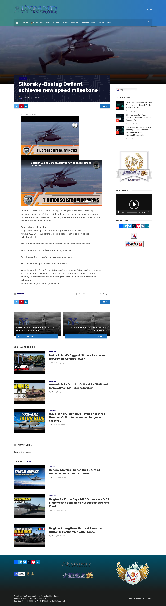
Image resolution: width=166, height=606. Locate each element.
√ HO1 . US (50, 23)
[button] (134, 204)
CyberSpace (61, 23)
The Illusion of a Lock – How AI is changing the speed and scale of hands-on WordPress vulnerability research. (139, 131)
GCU (144, 599)
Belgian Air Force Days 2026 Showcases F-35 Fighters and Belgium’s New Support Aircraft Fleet (79, 503)
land (93, 294)
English (123, 90)
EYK (130, 599)
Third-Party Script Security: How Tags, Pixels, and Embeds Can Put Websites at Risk (139, 105)
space (108, 294)
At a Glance (104, 23)
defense (87, 294)
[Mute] (145, 212)
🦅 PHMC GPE (36, 23)
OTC (27, 97)
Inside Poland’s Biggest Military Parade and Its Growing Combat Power (77, 357)
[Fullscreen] (149, 212)
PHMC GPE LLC (42, 601)
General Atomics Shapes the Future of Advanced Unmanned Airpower (74, 471)
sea (97, 294)
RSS (150, 599)
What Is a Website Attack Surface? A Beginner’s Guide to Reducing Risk (138, 117)
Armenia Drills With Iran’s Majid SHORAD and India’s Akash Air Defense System (78, 386)
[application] (134, 204)
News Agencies (88, 23)
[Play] (119, 212)
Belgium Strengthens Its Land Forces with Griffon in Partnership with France (77, 530)
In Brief (137, 599)
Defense (74, 23)
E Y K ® (26, 23)
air (81, 294)
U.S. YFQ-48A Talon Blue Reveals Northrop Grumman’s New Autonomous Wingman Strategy (77, 417)
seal (102, 294)
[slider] (132, 212)
